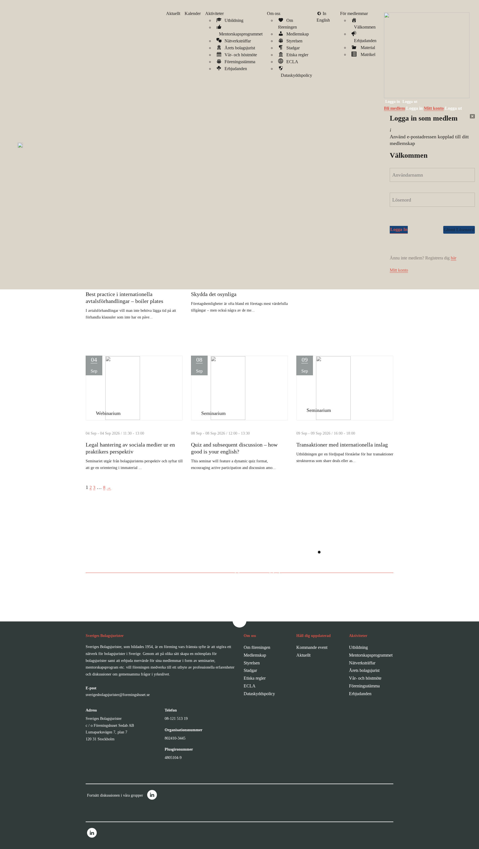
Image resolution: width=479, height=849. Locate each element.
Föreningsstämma (364, 686)
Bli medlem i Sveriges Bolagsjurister (234, 569)
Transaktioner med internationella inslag (342, 445)
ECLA (250, 686)
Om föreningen (257, 647)
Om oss (273, 13)
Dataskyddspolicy (259, 693)
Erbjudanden (360, 693)
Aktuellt (173, 13)
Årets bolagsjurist (364, 670)
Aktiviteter (214, 13)
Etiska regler (255, 678)
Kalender (193, 13)
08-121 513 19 (176, 719)
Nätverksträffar (362, 663)
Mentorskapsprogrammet (371, 655)
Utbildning (358, 647)
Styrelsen (252, 663)
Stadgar (250, 670)
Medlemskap (255, 655)
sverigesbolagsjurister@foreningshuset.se (118, 695)
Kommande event (311, 647)
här (453, 258)
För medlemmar (354, 13)
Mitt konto (434, 108)
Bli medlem (394, 108)
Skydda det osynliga (213, 294)
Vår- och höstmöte (365, 678)
